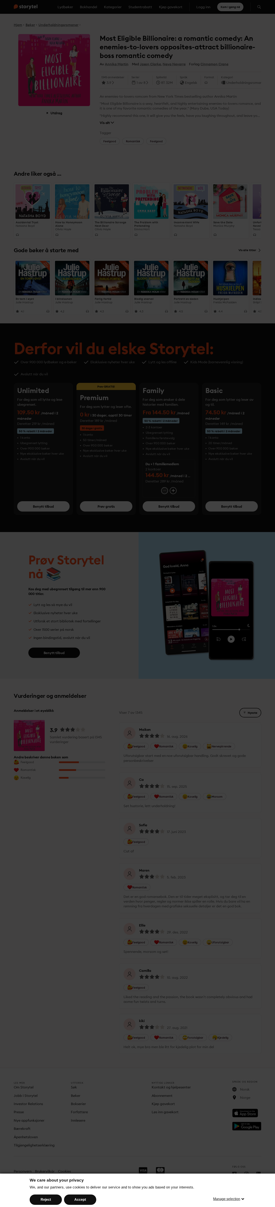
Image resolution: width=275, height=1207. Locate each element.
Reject (46, 1199)
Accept (80, 1199)
